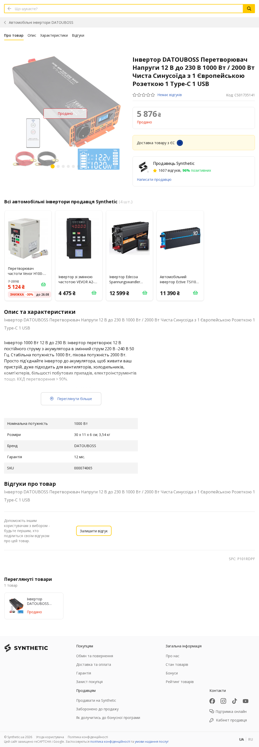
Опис (32, 35)
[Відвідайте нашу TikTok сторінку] (234, 701)
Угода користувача (50, 737)
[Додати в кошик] (43, 284)
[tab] (14, 36)
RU (250, 739)
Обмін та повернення (94, 655)
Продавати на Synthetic (96, 700)
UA (241, 739)
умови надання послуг (152, 741)
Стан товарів (177, 664)
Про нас (172, 655)
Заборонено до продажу (97, 709)
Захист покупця (89, 681)
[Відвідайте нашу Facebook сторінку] (212, 701)
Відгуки (78, 35)
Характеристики (54, 35)
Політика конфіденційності (88, 737)
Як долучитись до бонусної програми (108, 717)
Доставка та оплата (93, 664)
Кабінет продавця (231, 720)
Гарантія (83, 673)
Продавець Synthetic (174, 163)
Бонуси (172, 673)
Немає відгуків (169, 95)
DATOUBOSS (41, 22)
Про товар (14, 35)
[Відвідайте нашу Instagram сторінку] (223, 701)
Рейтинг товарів (180, 681)
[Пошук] (249, 8)
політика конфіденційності (110, 741)
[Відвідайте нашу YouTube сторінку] (245, 701)
